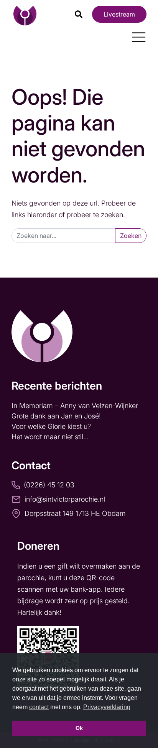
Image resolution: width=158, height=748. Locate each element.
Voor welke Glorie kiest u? (51, 426)
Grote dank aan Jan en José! (57, 416)
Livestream (119, 14)
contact (39, 707)
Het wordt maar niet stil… (51, 437)
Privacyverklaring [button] (106, 707)
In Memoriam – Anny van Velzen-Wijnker (76, 406)
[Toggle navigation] (135, 34)
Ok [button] (79, 728)
